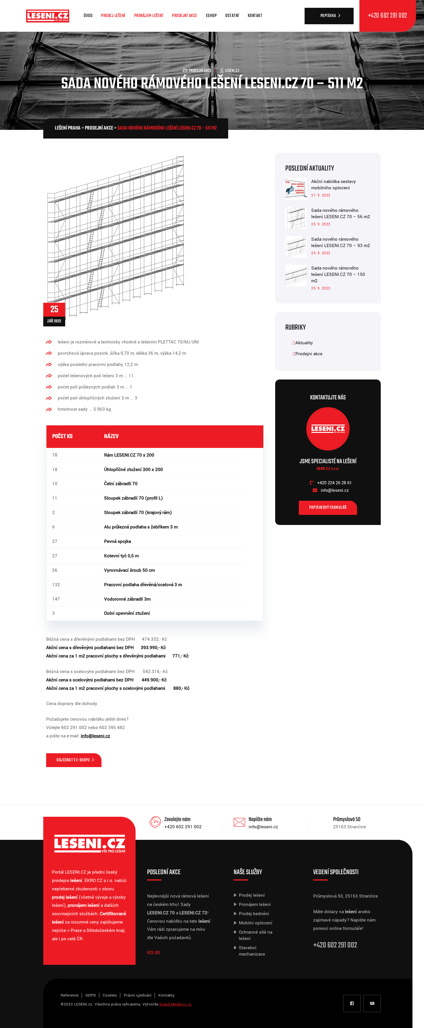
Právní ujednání (137, 995)
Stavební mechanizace (252, 951)
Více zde (153, 953)
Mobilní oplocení (255, 923)
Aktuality (304, 343)
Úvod (88, 16)
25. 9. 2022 (321, 224)
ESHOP (211, 16)
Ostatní (232, 16)
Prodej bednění (254, 914)
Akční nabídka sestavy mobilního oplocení (333, 184)
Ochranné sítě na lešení (255, 935)
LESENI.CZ (232, 71)
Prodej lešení (113, 16)
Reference (69, 995)
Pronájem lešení (149, 16)
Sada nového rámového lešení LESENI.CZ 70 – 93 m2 (340, 242)
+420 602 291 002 (183, 827)
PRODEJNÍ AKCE (184, 16)
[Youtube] (372, 1003)
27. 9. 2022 (321, 195)
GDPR (90, 995)
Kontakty (166, 995)
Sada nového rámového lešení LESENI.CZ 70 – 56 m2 (340, 213)
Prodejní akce (200, 71)
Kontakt (255, 16)
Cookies (110, 995)
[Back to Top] (411, 1018)
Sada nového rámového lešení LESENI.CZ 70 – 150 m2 (338, 274)
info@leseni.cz (263, 827)
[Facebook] (352, 1003)
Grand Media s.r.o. (175, 1004)
